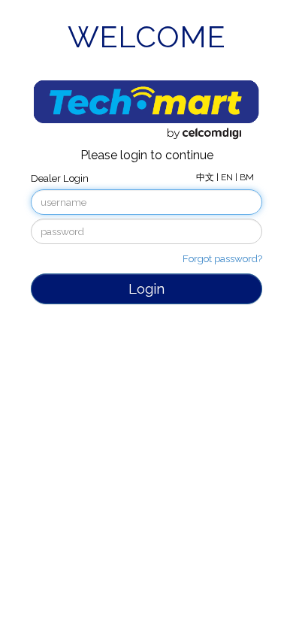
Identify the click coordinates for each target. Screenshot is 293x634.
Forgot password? (222, 258)
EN (228, 177)
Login (146, 288)
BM (247, 177)
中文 (206, 177)
